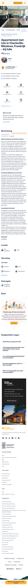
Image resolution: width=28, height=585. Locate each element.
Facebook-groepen (6, 501)
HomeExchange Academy (8, 503)
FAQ (3, 492)
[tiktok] (9, 438)
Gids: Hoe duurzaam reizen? (9, 506)
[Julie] (4, 60)
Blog (3, 459)
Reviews (23, 30)
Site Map (21, 565)
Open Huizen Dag (6, 514)
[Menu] (25, 3)
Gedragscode (20, 558)
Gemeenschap (5, 464)
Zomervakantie (5, 520)
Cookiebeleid (16, 561)
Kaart (18, 30)
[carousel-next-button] (25, 17)
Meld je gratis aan (18, 3)
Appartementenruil (6, 518)
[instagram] (6, 438)
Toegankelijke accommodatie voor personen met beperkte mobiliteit (14, 511)
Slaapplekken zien (6, 106)
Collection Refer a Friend (8, 529)
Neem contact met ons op (8, 494)
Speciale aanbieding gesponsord (10, 536)
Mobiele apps (5, 461)
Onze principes (5, 473)
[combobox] (10, 569)
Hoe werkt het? (5, 475)
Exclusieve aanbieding (7, 546)
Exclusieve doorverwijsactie (9, 516)
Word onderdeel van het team (9, 457)
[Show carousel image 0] (14, 17)
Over (3, 455)
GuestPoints (5, 478)
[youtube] (18, 438)
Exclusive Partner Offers (8, 540)
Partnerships (5, 551)
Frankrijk (12, 136)
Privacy (10, 561)
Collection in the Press (7, 527)
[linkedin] (12, 438)
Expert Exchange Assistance (9, 538)
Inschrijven (14, 323)
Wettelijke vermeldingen (11, 565)
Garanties (4, 482)
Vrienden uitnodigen (7, 484)
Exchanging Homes (7, 525)
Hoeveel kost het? (6, 480)
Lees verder (6, 121)
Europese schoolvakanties (8, 508)
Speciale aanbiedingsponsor (9, 522)
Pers (3, 466)
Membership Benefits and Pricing (10, 533)
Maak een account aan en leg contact (16, 582)
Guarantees (5, 531)
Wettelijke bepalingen (9, 558)
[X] (15, 438)
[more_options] (2, 582)
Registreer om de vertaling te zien (19, 133)
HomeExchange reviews (8, 553)
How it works (5, 542)
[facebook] (3, 438)
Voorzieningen (10, 30)
